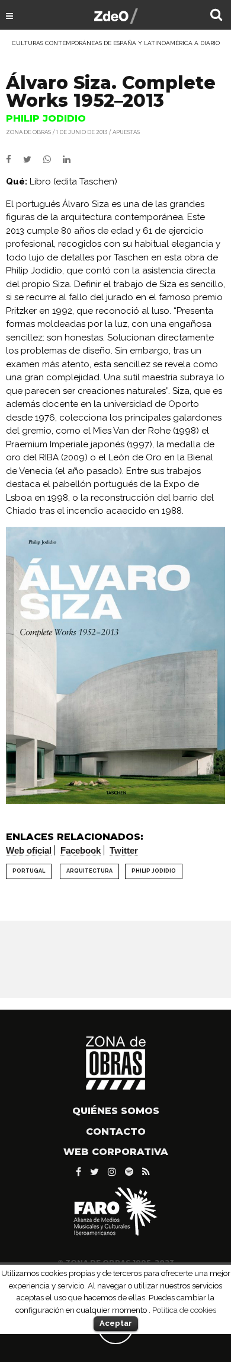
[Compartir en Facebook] (14, 159)
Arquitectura (89, 871)
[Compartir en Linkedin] (71, 159)
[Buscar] (216, 16)
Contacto (116, 1131)
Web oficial (29, 850)
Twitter (124, 850)
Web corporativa (115, 1151)
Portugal (28, 871)
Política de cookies (184, 1310)
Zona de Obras (28, 132)
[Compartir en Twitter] (33, 159)
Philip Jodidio (153, 871)
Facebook (80, 850)
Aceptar (116, 1323)
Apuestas (126, 132)
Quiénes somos (115, 1110)
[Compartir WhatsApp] (51, 159)
